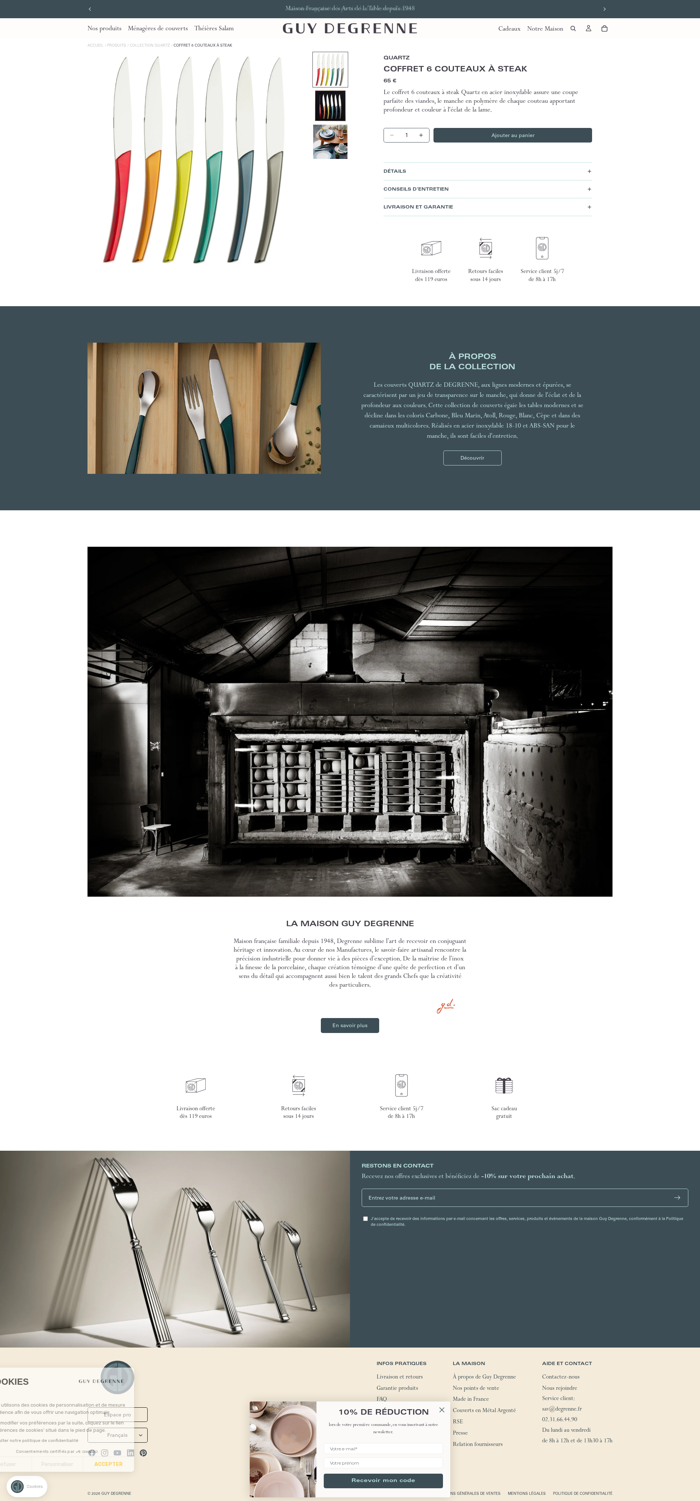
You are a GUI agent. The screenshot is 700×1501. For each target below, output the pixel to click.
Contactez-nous (561, 1378)
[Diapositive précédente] (90, 9)
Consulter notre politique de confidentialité (60, 1440)
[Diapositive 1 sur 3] (330, 69)
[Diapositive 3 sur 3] (330, 142)
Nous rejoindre (559, 1389)
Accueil (96, 45)
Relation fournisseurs (478, 1445)
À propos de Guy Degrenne (484, 1378)
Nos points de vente (476, 1389)
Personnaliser (84, 1464)
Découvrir (472, 458)
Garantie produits (397, 1389)
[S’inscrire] (677, 1198)
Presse (460, 1434)
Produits (116, 45)
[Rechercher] (573, 28)
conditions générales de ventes (466, 1493)
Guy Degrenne (116, 1493)
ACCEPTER (135, 1464)
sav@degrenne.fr (562, 1410)
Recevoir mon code (383, 1481)
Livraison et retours (400, 1378)
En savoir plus (350, 1025)
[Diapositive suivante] (604, 9)
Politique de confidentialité (582, 1493)
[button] (27, 1486)
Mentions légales (527, 1493)
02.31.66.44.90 (559, 1420)
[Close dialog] (441, 1409)
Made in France (471, 1400)
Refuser (32, 1464)
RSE (458, 1422)
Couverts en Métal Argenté (484, 1411)
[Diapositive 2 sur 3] (330, 106)
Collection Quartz (150, 45)
